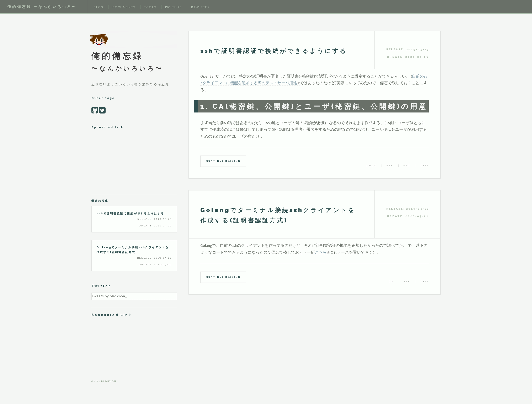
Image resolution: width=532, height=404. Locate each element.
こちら (321, 252)
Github (175, 7)
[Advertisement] (134, 161)
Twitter (202, 7)
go (391, 281)
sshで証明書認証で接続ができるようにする (273, 50)
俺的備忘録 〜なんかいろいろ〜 (42, 7)
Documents (123, 7)
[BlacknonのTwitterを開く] (102, 110)
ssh (389, 165)
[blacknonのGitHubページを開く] (94, 110)
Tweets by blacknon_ (109, 296)
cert (425, 165)
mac (406, 165)
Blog (99, 7)
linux (371, 165)
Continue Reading (223, 160)
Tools (150, 7)
